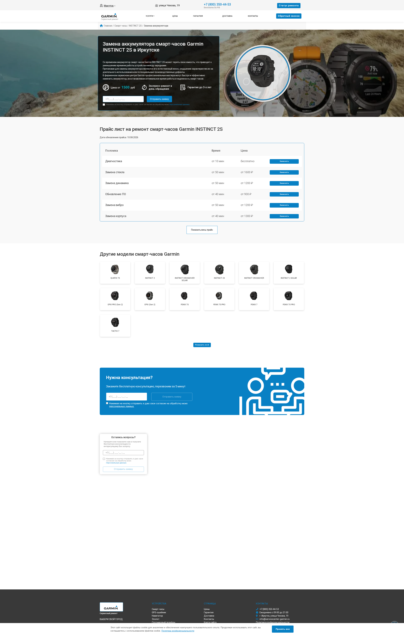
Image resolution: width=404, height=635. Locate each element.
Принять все (283, 629)
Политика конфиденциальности (177, 630)
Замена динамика (117, 183)
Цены (175, 16)
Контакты (253, 16)
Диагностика (113, 161)
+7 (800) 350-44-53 (217, 4)
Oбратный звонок (289, 16)
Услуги (149, 16)
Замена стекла (114, 172)
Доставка (227, 16)
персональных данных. (179, 104)
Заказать (284, 161)
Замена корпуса (115, 216)
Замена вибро (114, 205)
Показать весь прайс (202, 230)
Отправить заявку (159, 99)
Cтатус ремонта (289, 5)
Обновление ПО (115, 194)
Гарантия (198, 16)
